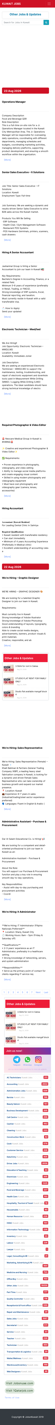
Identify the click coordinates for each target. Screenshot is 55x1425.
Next (38, 992)
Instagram (38, 1065)
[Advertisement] (27, 55)
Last (46, 992)
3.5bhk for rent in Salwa (26, 666)
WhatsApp (27, 1065)
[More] (7, 159)
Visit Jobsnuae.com (19, 1383)
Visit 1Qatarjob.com (19, 1390)
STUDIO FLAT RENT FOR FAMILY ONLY (30, 680)
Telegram (16, 1065)
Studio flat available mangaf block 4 (31, 693)
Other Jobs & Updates (25, 14)
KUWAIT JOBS (11, 3)
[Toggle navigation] (49, 3)
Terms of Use (12, 1397)
